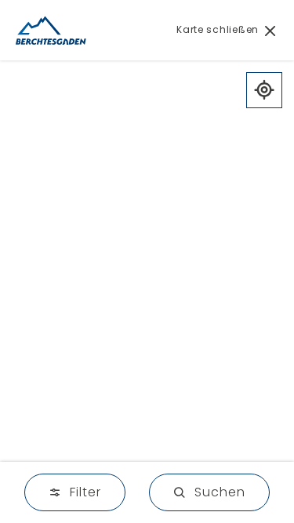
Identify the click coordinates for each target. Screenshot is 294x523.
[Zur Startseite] (51, 30)
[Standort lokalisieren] (264, 90)
